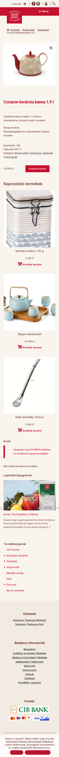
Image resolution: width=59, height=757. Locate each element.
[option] (29, 504)
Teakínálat (12, 561)
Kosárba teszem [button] (32, 264)
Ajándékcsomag (15, 573)
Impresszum (29, 670)
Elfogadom (16, 752)
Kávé (9, 578)
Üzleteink (29, 678)
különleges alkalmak (41, 153)
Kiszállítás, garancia (29, 682)
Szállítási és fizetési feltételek (29, 653)
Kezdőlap (15, 30)
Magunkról (30, 649)
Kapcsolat (29, 665)
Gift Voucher (13, 549)
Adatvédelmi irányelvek (37, 752)
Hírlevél (29, 674)
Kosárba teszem (37, 168)
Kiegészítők (28, 30)
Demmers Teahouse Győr (29, 624)
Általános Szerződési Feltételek (29, 657)
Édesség (11, 584)
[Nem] (55, 746)
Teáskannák (43, 30)
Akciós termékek (15, 590)
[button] (51, 48)
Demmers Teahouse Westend (29, 620)
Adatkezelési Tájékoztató (30, 661)
